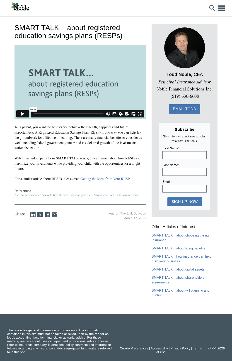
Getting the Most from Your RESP (104, 178)
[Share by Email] (54, 214)
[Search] (212, 8)
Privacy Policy (180, 348)
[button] (184, 109)
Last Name (170, 165)
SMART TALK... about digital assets (178, 269)
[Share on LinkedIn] (33, 214)
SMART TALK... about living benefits (178, 248)
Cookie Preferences (134, 348)
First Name (170, 148)
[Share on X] (40, 214)
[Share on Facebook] (47, 214)
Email (167, 181)
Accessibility (159, 348)
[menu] (221, 8)
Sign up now (185, 202)
